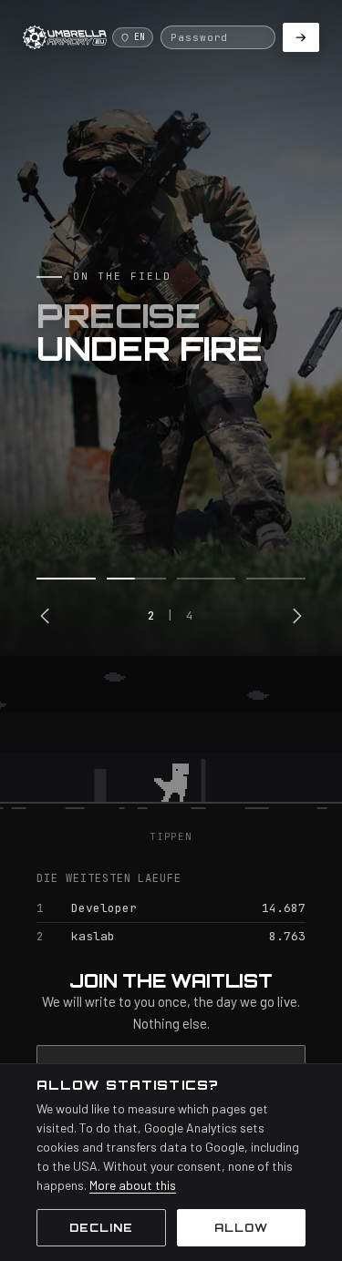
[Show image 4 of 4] (276, 578)
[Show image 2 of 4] (136, 578)
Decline (101, 1228)
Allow (241, 1228)
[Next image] (296, 616)
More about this (132, 1185)
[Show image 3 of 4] (206, 578)
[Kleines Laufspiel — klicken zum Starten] (171, 742)
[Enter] (301, 37)
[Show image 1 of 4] (66, 578)
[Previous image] (45, 616)
